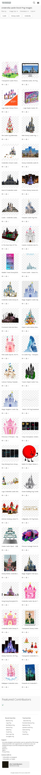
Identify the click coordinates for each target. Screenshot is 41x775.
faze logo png (10, 734)
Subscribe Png (27, 720)
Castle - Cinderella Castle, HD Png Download (15, 218)
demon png (9, 727)
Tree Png (24, 732)
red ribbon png (10, 725)
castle (4, 16)
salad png (8, 730)
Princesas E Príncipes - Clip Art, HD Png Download (17, 437)
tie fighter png (10, 736)
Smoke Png (25, 734)
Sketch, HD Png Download (30, 409)
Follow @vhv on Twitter (8, 759)
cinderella (28, 16)
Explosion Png (26, 725)
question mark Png (27, 727)
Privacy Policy (5, 752)
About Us (4, 748)
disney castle (15, 16)
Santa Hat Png (26, 730)
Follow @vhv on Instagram (9, 757)
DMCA (4, 750)
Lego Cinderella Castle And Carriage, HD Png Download (19, 491)
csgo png (8, 723)
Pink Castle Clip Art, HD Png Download (13, 355)
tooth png (9, 732)
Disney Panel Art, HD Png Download (13, 656)
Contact (4, 747)
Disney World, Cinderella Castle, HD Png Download (17, 574)
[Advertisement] (20, 40)
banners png (9, 720)
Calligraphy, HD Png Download (31, 519)
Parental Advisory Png (28, 723)
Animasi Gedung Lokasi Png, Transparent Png (16, 519)
